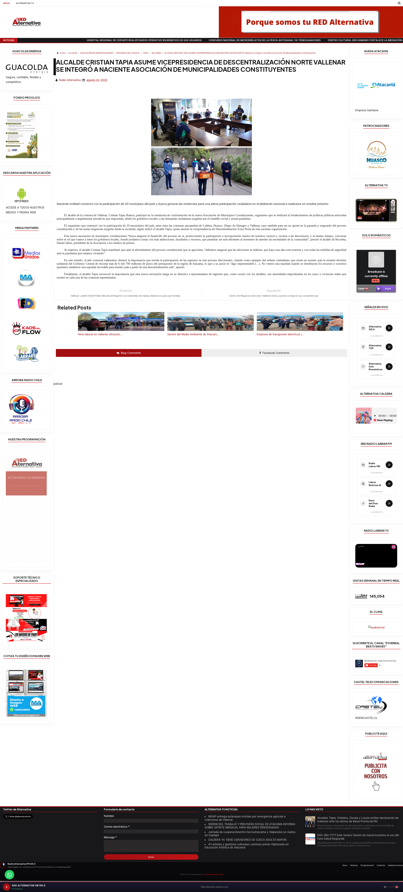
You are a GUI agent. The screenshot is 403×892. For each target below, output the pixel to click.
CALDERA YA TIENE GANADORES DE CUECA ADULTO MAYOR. (247, 839)
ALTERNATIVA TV (25, 3)
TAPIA (146, 53)
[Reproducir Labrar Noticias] (389, 483)
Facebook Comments (275, 353)
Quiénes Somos (395, 865)
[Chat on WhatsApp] (9, 874)
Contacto (381, 865)
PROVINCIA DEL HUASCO (128, 53)
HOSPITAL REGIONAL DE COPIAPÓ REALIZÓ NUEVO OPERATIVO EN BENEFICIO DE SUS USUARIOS (68, 40)
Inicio (345, 865)
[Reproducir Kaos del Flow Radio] (389, 503)
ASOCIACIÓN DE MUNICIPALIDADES (97, 53)
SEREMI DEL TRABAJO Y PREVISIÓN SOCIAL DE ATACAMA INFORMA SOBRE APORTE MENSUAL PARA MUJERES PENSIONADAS (250, 826)
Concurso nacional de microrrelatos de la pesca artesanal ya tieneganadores (189, 40)
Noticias (354, 865)
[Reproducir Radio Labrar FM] (389, 464)
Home (62, 53)
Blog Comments (130, 353)
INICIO (6, 3)
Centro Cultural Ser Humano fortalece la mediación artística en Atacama (305, 40)
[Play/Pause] (6, 887)
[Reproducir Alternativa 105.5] (389, 328)
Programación (367, 865)
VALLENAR (156, 53)
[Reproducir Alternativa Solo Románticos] (389, 366)
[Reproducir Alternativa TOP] (389, 346)
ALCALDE (73, 53)
